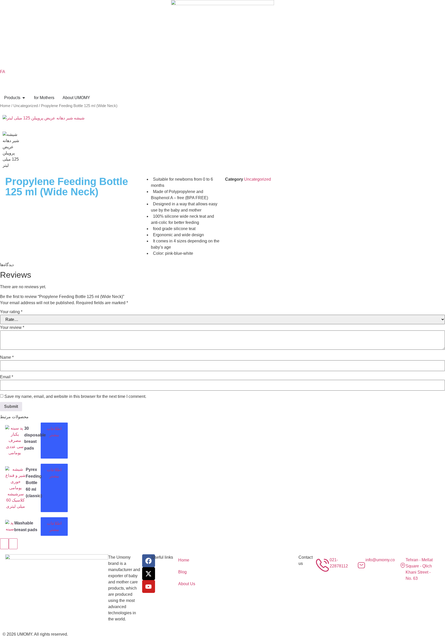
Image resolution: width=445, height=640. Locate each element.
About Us (186, 584)
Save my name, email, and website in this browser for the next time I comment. (75, 396)
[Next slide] (13, 543)
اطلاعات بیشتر (54, 431)
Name (7, 357)
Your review (12, 328)
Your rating (11, 312)
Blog (182, 572)
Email (6, 377)
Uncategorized (25, 106)
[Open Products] (24, 98)
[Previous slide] (4, 543)
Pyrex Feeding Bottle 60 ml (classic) (34, 482)
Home (5, 106)
